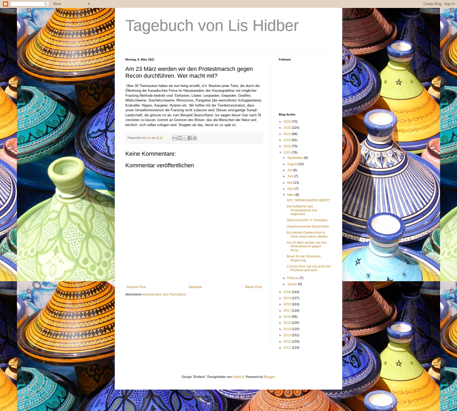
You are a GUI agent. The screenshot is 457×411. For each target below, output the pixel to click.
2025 (288, 128)
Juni (290, 176)
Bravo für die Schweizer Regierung (304, 258)
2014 (288, 329)
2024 (288, 134)
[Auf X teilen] (184, 138)
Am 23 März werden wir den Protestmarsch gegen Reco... (307, 246)
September (295, 158)
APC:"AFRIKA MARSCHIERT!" (308, 200)
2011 (288, 347)
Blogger (269, 377)
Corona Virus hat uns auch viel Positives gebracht (309, 268)
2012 (288, 341)
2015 (288, 323)
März (291, 195)
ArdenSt (238, 377)
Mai (290, 182)
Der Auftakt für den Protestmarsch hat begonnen (302, 210)
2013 (288, 335)
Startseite (195, 287)
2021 (288, 152)
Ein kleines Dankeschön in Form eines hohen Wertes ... (309, 234)
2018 (288, 304)
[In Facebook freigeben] (189, 138)
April (291, 189)
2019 (288, 298)
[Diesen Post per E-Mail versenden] (174, 138)
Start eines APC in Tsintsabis (307, 220)
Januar (292, 284)
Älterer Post (253, 287)
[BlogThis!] (179, 138)
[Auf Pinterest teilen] (194, 138)
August (292, 164)
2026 (288, 121)
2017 (288, 310)
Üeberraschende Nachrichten (308, 226)
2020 (288, 292)
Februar (293, 278)
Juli (290, 170)
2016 (288, 316)
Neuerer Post (136, 287)
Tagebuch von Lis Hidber (212, 25)
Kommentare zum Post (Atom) (164, 294)
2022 (288, 146)
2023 (288, 140)
